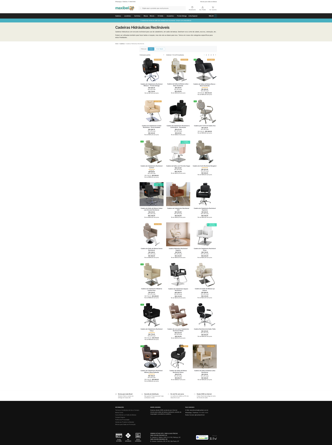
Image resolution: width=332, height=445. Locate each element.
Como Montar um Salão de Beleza (125, 415)
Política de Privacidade (122, 419)
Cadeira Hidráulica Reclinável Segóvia (178, 249)
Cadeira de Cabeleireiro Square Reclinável (178, 289)
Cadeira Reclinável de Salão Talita (205, 329)
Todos (151, 49)
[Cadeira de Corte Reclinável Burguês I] (205, 152)
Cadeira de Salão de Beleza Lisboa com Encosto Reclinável (151, 209)
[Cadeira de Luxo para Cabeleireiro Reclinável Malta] (178, 315)
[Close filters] (132, 47)
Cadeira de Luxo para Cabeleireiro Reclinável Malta (178, 330)
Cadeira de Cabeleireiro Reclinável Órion (205, 249)
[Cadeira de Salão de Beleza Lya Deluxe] (205, 274)
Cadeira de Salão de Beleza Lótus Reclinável (204, 371)
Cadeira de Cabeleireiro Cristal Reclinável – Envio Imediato (151, 126)
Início (116, 43)
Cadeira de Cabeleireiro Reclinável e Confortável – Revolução (178, 126)
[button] (213, 16)
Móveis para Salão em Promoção (125, 424)
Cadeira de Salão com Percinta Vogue (178, 166)
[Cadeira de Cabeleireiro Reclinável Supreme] (205, 194)
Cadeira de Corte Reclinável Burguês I (205, 166)
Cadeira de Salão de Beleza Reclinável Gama (178, 371)
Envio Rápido (159, 49)
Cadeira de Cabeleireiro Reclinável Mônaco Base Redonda (151, 371)
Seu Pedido (202, 9)
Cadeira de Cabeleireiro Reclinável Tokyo (151, 330)
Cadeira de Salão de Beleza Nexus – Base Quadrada (204, 85)
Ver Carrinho (213, 9)
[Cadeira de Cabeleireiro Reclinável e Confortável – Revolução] (178, 111)
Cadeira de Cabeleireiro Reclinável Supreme (205, 209)
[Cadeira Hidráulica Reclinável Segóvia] (178, 234)
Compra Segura (120, 417)
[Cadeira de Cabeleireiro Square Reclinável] (178, 274)
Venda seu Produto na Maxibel (124, 422)
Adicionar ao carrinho (178, 301)
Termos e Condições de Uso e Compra (127, 410)
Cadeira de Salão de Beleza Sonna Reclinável (151, 249)
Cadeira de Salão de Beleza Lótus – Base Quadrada (178, 84)
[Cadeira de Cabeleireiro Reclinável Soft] (178, 194)
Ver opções (151, 96)
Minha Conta (119, 412)
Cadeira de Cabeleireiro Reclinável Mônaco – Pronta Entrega (151, 85)
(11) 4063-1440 (203, 412)
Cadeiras (122, 43)
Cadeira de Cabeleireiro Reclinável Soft (178, 209)
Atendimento (192, 9)
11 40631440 (131, 1)
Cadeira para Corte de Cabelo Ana (205, 126)
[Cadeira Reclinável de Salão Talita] (205, 315)
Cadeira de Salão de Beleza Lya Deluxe (205, 289)
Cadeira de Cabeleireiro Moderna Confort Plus (151, 289)
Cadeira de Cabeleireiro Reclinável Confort (151, 166)
